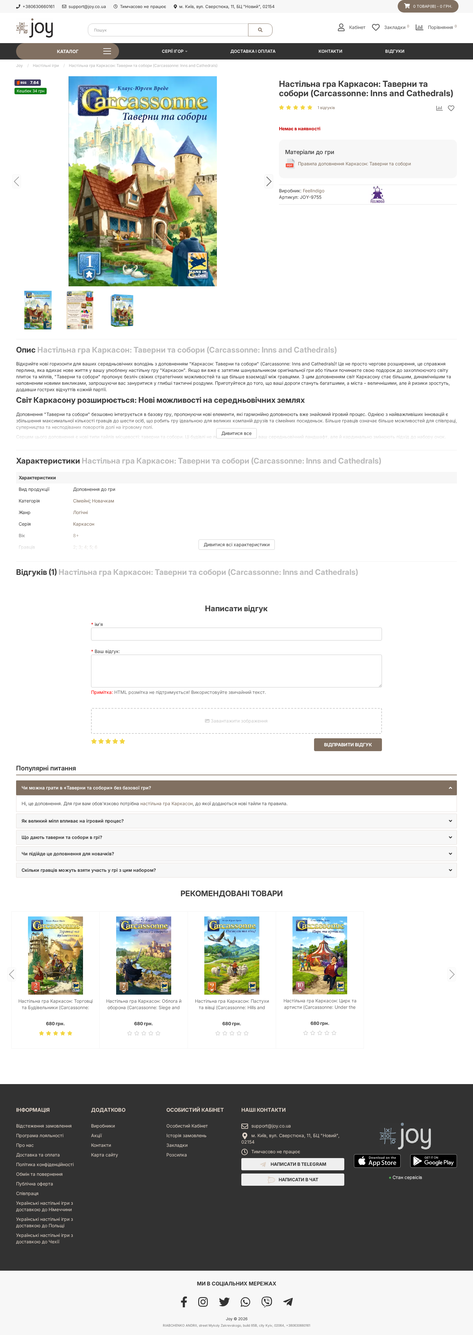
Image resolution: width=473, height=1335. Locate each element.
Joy (19, 65)
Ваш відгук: (107, 651)
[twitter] (224, 1304)
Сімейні (81, 500)
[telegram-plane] (288, 1304)
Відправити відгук (348, 744)
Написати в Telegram (298, 1164)
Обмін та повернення (39, 1174)
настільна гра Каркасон (166, 803)
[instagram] (203, 1304)
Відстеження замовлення (44, 1125)
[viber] (266, 1304)
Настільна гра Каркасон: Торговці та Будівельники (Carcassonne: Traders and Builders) (55, 1004)
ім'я (99, 624)
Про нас (25, 1145)
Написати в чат (298, 1179)
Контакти (330, 51)
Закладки (177, 1145)
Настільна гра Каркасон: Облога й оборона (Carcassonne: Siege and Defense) (143, 1004)
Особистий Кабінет (187, 1125)
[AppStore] (377, 1171)
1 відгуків (326, 107)
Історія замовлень (186, 1135)
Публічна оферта (34, 1183)
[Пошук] (260, 29)
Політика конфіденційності (45, 1164)
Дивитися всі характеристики (237, 544)
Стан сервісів (405, 1177)
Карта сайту (104, 1154)
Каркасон (83, 524)
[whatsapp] (245, 1304)
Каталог (68, 51)
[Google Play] (433, 1171)
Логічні (80, 512)
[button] (236, 788)
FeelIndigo (313, 190)
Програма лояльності (39, 1135)
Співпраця (27, 1193)
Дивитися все (236, 433)
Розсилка (176, 1154)
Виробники (103, 1125)
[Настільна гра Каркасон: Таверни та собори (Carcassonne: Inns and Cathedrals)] (142, 181)
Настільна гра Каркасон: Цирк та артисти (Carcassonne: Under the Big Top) (320, 1004)
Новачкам (103, 500)
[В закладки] (451, 108)
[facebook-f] (184, 1304)
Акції (96, 1135)
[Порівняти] (439, 108)
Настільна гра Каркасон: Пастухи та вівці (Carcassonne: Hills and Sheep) (232, 1004)
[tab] (236, 787)
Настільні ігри (46, 65)
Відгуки (394, 51)
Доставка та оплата (38, 1154)
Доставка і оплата (252, 51)
